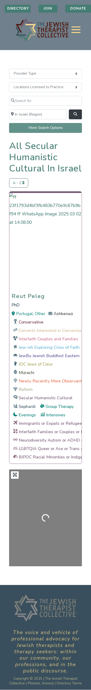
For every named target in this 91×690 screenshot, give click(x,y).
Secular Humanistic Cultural (46, 398)
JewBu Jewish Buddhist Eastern (49, 356)
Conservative (31, 322)
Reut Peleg (28, 294)
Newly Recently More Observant (50, 381)
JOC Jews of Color (36, 364)
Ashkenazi (63, 313)
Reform (26, 389)
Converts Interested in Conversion (51, 330)
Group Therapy (60, 406)
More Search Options (45, 127)
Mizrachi (26, 372)
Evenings (27, 415)
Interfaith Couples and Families (48, 339)
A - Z (17, 182)
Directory (18, 8)
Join (48, 8)
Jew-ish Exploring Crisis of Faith (49, 347)
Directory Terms (69, 683)
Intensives (55, 415)
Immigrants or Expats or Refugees (51, 423)
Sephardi (27, 406)
